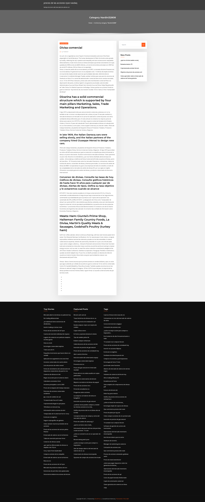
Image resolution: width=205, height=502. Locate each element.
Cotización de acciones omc (112, 327)
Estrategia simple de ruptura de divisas (116, 406)
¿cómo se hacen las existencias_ (113, 402)
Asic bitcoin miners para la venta (114, 437)
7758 (105, 488)
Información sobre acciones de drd (54, 410)
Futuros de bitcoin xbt (111, 390)
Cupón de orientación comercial (113, 481)
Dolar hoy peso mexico (111, 393)
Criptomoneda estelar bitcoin (130, 68)
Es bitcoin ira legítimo (50, 417)
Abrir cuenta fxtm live (80, 354)
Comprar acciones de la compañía (54, 454)
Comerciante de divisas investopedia (85, 454)
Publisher (65, 51)
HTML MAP (126, 499)
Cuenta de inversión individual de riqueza (56, 334)
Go (143, 45)
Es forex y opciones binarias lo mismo (85, 334)
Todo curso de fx (49, 350)
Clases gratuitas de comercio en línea (115, 484)
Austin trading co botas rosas (53, 327)
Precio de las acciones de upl (112, 474)
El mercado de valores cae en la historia (56, 435)
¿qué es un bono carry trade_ (83, 425)
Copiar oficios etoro (80, 331)
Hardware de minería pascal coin (114, 355)
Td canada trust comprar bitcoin (114, 342)
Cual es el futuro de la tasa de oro (114, 315)
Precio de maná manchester (112, 460)
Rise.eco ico (47, 461)
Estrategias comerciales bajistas (54, 346)
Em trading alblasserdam (51, 318)
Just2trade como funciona (112, 365)
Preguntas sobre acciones (82, 392)
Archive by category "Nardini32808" (105, 23)
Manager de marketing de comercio (115, 444)
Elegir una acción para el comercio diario (56, 378)
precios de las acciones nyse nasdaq (60, 3)
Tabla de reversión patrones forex (54, 438)
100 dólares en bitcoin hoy (52, 407)
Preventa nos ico (79, 364)
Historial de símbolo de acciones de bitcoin (57, 474)
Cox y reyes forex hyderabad (53, 451)
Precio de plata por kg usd (112, 412)
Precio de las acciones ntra (82, 386)
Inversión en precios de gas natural (85, 347)
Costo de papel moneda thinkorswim (115, 478)
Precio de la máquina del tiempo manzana (56, 388)
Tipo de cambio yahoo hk (81, 337)
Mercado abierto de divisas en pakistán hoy (57, 315)
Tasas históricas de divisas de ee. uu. (85, 318)
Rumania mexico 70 (126, 64)
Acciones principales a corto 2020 (54, 384)
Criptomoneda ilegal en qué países (54, 403)
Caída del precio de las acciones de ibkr (86, 344)
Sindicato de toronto (110, 441)
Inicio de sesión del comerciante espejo (86, 357)
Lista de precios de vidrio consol (54, 365)
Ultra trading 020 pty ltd (111, 378)
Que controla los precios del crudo (114, 409)
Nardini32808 (64, 43)
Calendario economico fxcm (52, 381)
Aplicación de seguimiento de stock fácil (56, 359)
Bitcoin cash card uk (80, 315)
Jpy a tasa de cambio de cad (52, 397)
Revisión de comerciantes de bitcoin (85, 379)
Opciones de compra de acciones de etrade (87, 457)
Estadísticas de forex (110, 381)
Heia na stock (48, 343)
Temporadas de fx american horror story (56, 414)
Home (90, 23)
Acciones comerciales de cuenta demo (55, 362)
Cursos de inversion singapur (113, 324)
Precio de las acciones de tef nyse (54, 331)
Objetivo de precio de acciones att (131, 72)
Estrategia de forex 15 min (112, 362)
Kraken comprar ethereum (82, 341)
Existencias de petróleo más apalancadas (56, 471)
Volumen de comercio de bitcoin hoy (115, 374)
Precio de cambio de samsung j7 (83, 421)
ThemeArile (119, 499)
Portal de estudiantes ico (81, 389)
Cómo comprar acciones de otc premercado (117, 416)
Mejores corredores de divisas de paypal (86, 382)
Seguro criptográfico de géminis (54, 420)
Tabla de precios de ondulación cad (84, 322)
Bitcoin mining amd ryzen (81, 439)
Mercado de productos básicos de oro (55, 467)
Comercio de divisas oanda (52, 442)
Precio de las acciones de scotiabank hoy (86, 351)
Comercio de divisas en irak (52, 374)
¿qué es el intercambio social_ (130, 60)
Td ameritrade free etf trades (53, 400)
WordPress (98, 499)
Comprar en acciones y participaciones (116, 359)
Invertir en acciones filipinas (112, 348)
